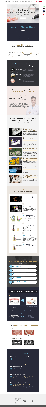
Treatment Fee (33, 401)
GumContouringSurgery (17, 1)
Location (16, 403)
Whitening (23, 1)
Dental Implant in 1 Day (17, 399)
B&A (31, 1)
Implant (13, 1)
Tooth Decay (26, 1)
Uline (15, 402)
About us (16, 401)
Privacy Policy (24, 401)
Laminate (20, 1)
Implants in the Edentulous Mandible (18, 398)
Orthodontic (29, 1)
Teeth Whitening (17, 400)
